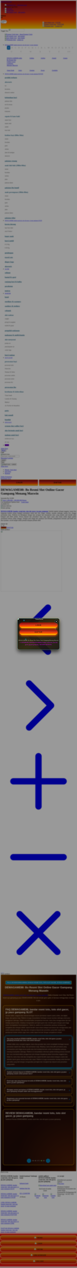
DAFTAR (38, 632)
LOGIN (38, 625)
